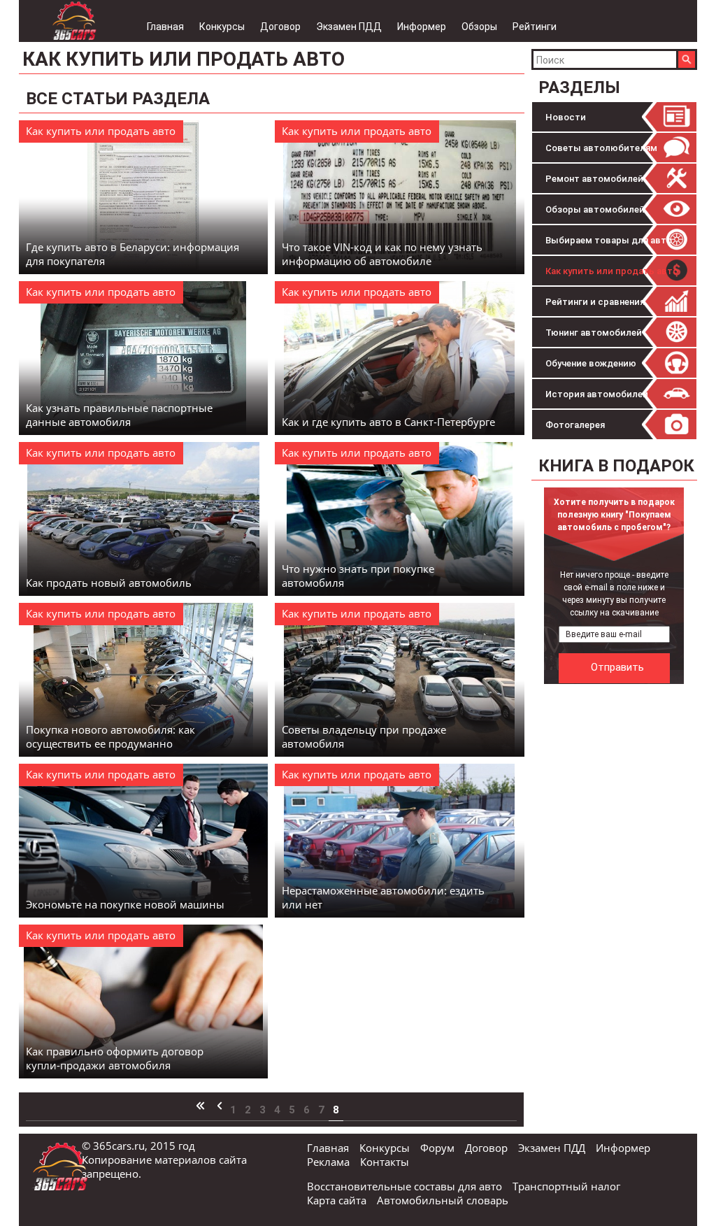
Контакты (384, 1162)
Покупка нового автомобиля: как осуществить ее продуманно (110, 736)
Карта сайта (336, 1200)
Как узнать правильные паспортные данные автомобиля (119, 415)
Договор (280, 26)
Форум (437, 1148)
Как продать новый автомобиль (109, 583)
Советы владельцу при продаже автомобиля (364, 736)
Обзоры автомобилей (595, 209)
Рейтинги (535, 26)
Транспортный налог (566, 1186)
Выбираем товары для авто (608, 240)
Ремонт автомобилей (594, 178)
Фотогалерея (575, 425)
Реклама (328, 1162)
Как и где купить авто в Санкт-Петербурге (388, 422)
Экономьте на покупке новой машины (125, 904)
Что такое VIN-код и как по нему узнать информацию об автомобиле (382, 254)
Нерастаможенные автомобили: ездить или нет (383, 897)
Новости (565, 117)
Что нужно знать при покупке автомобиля (358, 576)
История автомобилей (596, 394)
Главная (165, 26)
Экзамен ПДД (349, 26)
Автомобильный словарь (442, 1200)
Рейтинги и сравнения (595, 302)
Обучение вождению (590, 363)
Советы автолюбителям (601, 148)
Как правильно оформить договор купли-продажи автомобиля (114, 1058)
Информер (421, 26)
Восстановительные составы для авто (404, 1186)
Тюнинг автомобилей (593, 332)
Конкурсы (222, 26)
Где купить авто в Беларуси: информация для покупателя (132, 254)
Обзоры (479, 26)
